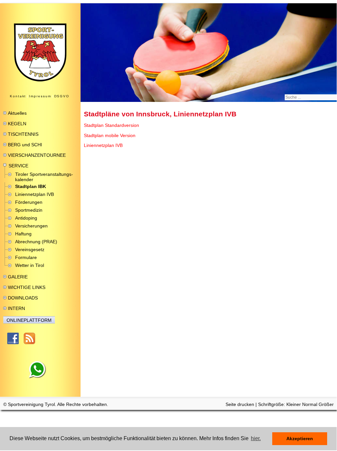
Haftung (23, 233)
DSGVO (62, 96)
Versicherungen (31, 225)
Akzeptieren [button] (299, 438)
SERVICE (18, 165)
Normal (310, 404)
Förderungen (28, 202)
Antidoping (26, 218)
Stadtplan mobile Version (109, 135)
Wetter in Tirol (29, 265)
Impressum (40, 96)
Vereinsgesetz (29, 249)
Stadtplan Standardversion (111, 125)
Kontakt (18, 96)
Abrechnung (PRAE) (36, 241)
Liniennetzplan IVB (34, 194)
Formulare (26, 257)
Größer (326, 404)
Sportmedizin (28, 210)
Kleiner (294, 404)
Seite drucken (240, 404)
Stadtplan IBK (30, 186)
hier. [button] (256, 438)
